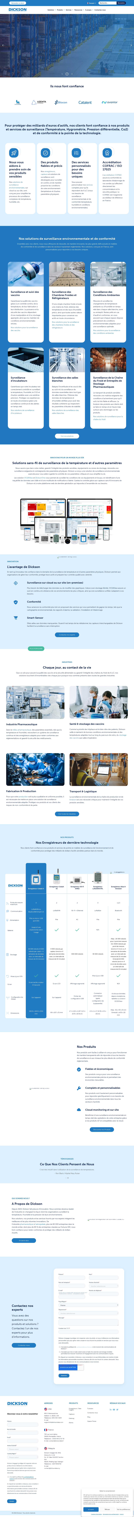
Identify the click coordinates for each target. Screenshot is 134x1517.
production (23, 797)
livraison (73, 800)
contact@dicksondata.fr (56, 1442)
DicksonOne (40, 478)
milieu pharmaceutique (22, 730)
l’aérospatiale (40, 1225)
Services (68, 10)
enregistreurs (50, 171)
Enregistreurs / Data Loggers (75, 1410)
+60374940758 (56, 1465)
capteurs (44, 174)
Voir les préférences (123, 1509)
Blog (88, 1418)
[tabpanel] (67, 45)
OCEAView (28, 478)
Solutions (51, 10)
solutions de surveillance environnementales (17, 185)
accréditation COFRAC (113, 175)
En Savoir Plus (30, 55)
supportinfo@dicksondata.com (53, 1423)
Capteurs (71, 1415)
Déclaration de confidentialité (111, 1514)
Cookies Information (96, 1514)
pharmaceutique (26, 1225)
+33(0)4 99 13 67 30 (58, 1439)
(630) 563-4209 (57, 1419)
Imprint (122, 1514)
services (89, 185)
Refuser (107, 1509)
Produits (60, 10)
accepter (91, 1509)
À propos (88, 10)
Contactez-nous (100, 10)
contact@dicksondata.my (52, 1469)
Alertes (71, 1423)
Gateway (71, 1419)
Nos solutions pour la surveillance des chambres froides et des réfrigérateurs (65, 325)
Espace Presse (91, 1422)
